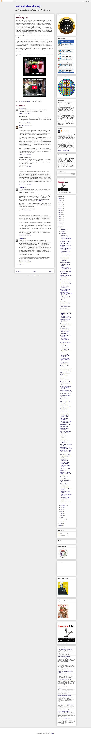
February (63, 519)
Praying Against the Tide (65, 407)
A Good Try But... (64, 439)
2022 (60, 206)
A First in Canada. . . (64, 476)
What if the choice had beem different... (65, 290)
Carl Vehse (21, 108)
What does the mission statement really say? (65, 502)
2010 (60, 523)
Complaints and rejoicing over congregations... (65, 280)
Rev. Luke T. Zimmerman (24, 125)
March (62, 517)
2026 (60, 198)
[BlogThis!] (37, 101)
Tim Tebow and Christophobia (64, 375)
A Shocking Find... (64, 235)
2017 (60, 216)
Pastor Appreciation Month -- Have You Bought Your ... (65, 359)
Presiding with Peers (64, 347)
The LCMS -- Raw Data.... (66, 412)
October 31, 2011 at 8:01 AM (25, 113)
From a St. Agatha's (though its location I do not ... (66, 351)
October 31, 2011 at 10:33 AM (25, 184)
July (62, 509)
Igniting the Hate (64, 405)
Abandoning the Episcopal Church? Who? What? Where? (66, 325)
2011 (60, 227)
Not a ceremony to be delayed (64, 59)
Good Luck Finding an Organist (65, 649)
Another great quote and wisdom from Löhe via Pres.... (65, 313)
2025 (60, 200)
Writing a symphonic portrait (63, 68)
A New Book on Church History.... (65, 343)
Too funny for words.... (65, 262)
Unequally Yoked (64, 345)
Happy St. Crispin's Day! (65, 283)
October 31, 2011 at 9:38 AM (25, 122)
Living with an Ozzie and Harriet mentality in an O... (65, 238)
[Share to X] (38, 101)
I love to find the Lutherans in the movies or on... (64, 339)
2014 (60, 222)
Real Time (65, 72)
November (63, 231)
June (62, 511)
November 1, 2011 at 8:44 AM (25, 235)
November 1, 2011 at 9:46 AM (25, 261)
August (62, 507)
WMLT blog (40, 200)
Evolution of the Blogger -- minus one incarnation (66, 255)
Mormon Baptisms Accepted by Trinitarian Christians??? (66, 293)
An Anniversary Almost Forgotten (65, 396)
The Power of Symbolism (65, 368)
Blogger (52, 733)
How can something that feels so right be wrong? (65, 433)
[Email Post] (33, 101)
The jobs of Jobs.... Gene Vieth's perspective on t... (66, 383)
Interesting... (63, 301)
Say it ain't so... (63, 470)
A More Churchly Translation (64, 419)
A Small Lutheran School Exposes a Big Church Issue (65, 456)
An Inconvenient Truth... (65, 310)
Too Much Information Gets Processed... (65, 330)
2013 (60, 224)
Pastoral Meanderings (28, 6)
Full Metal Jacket (64, 333)
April (62, 515)
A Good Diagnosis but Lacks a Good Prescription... (65, 320)
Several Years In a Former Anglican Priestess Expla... (64, 415)
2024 (60, 202)
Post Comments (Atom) (37, 275)
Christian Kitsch (63, 308)
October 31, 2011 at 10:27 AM (25, 166)
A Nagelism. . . (61, 664)
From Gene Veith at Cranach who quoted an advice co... (65, 268)
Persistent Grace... (64, 478)
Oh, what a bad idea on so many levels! (65, 249)
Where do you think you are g (64, 65)
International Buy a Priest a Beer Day (66, 704)
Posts (60, 533)
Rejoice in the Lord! (64, 379)
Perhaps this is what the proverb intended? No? (66, 391)
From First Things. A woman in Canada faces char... (65, 355)
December (63, 229)
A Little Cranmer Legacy (65, 393)
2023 (60, 204)
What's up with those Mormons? (65, 436)
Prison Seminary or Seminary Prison (64, 363)
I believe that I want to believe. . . (65, 492)
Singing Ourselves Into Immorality (65, 429)
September (63, 505)
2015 (60, 220)
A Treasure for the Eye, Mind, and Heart (65, 484)
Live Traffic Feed (65, 41)
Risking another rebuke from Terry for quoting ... (65, 451)
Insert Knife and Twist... (65, 468)
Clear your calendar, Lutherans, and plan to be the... (65, 488)
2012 (60, 226)
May (62, 513)
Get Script (61, 72)
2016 (60, 218)
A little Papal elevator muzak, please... (65, 463)
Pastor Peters (65, 130)
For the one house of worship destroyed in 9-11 (66, 298)
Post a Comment (21, 264)
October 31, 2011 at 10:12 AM (25, 154)
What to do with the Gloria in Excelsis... (66, 441)
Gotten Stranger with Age (66, 370)
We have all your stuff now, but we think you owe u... (65, 473)
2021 (60, 208)
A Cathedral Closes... (65, 372)
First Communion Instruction (64, 656)
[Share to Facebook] (40, 101)
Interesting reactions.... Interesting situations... (65, 317)
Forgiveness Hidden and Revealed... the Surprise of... (65, 277)
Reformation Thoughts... (65, 241)
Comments (62, 535)
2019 (60, 212)
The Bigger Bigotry (64, 328)
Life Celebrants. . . (64, 273)
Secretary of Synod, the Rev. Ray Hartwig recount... (65, 387)
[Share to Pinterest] (41, 101)
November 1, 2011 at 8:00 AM (25, 211)
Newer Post (18, 271)
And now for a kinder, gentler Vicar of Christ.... (65, 498)
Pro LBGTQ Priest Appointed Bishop (66, 679)
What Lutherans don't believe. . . (65, 695)
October (62, 233)
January (62, 521)
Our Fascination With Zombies (64, 718)
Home (34, 271)
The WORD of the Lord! (65, 271)
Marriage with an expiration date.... (64, 460)
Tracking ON (70, 72)
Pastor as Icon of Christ (65, 303)
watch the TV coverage (24, 35)
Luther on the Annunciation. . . (64, 711)
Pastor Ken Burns (64, 426)
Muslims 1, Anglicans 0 (65, 424)
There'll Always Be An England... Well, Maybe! (66, 448)
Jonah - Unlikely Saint (62, 71)
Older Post (50, 271)
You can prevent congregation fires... (65, 305)
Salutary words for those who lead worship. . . (65, 422)
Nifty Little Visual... (64, 243)
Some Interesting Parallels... (64, 409)
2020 (60, 210)
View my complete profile (63, 150)
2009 (60, 525)
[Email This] (36, 101)
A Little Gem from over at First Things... (65, 481)
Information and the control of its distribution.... (64, 259)
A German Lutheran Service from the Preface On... (64, 286)
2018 (60, 214)
